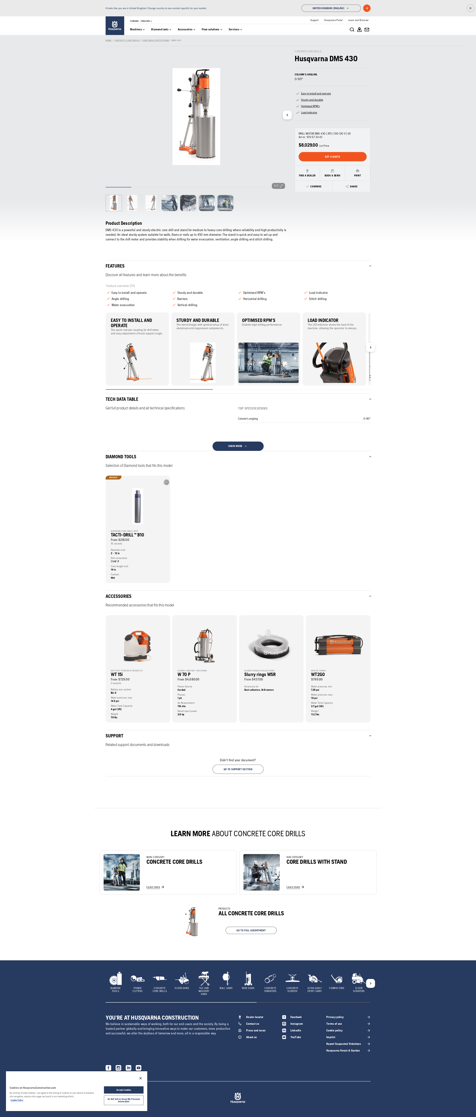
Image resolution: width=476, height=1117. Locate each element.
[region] (76, 1091)
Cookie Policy (17, 1100)
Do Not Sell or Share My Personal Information (124, 1100)
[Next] (287, 115)
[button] (238, 769)
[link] (114, 25)
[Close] (140, 1078)
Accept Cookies (123, 1090)
